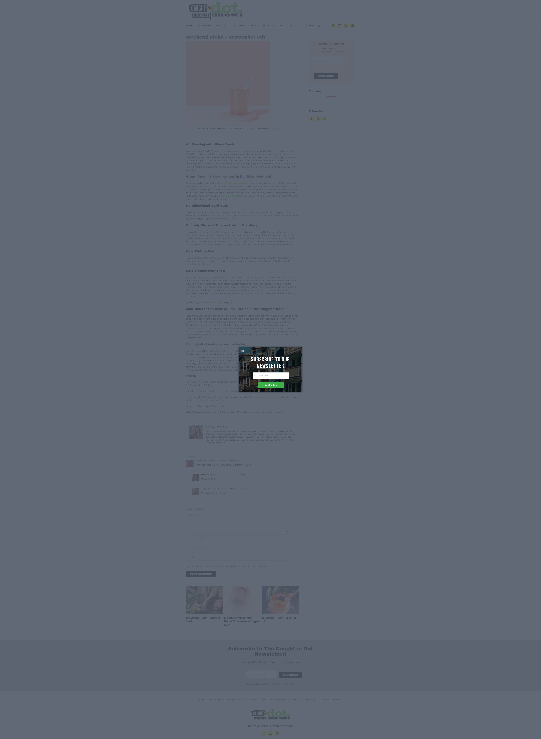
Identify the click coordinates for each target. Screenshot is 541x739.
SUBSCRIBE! (271, 384)
